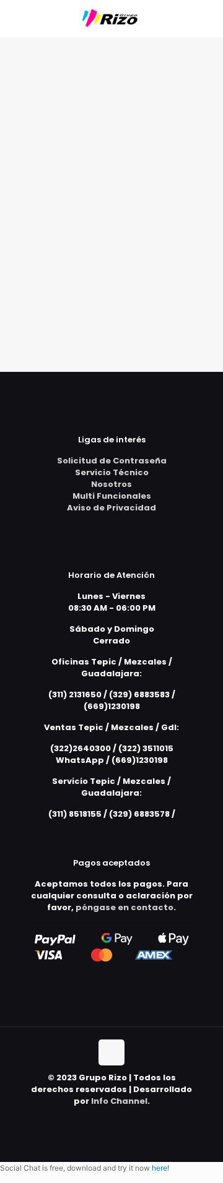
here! (160, 1167)
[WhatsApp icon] (98, 1118)
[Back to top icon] (111, 1052)
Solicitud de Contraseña (112, 461)
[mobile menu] (206, 18)
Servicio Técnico (112, 472)
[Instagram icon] (124, 1118)
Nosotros (111, 484)
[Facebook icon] (111, 1118)
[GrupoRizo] (111, 18)
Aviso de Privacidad (111, 508)
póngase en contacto (124, 907)
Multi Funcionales (111, 496)
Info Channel (119, 1101)
